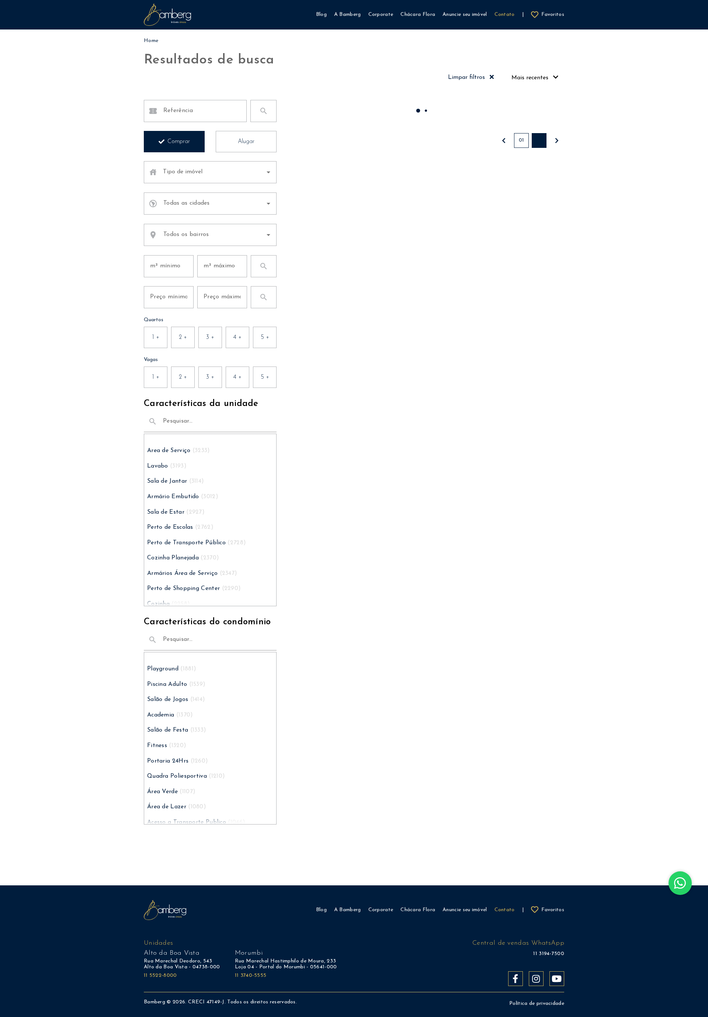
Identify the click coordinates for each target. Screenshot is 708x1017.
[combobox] (216, 172)
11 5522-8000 (160, 975)
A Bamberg (347, 910)
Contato (504, 910)
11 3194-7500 (548, 954)
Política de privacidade (536, 1003)
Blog (321, 910)
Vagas (151, 359)
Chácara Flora (417, 910)
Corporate (380, 910)
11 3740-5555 (251, 975)
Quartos (153, 320)
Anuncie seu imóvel (464, 910)
